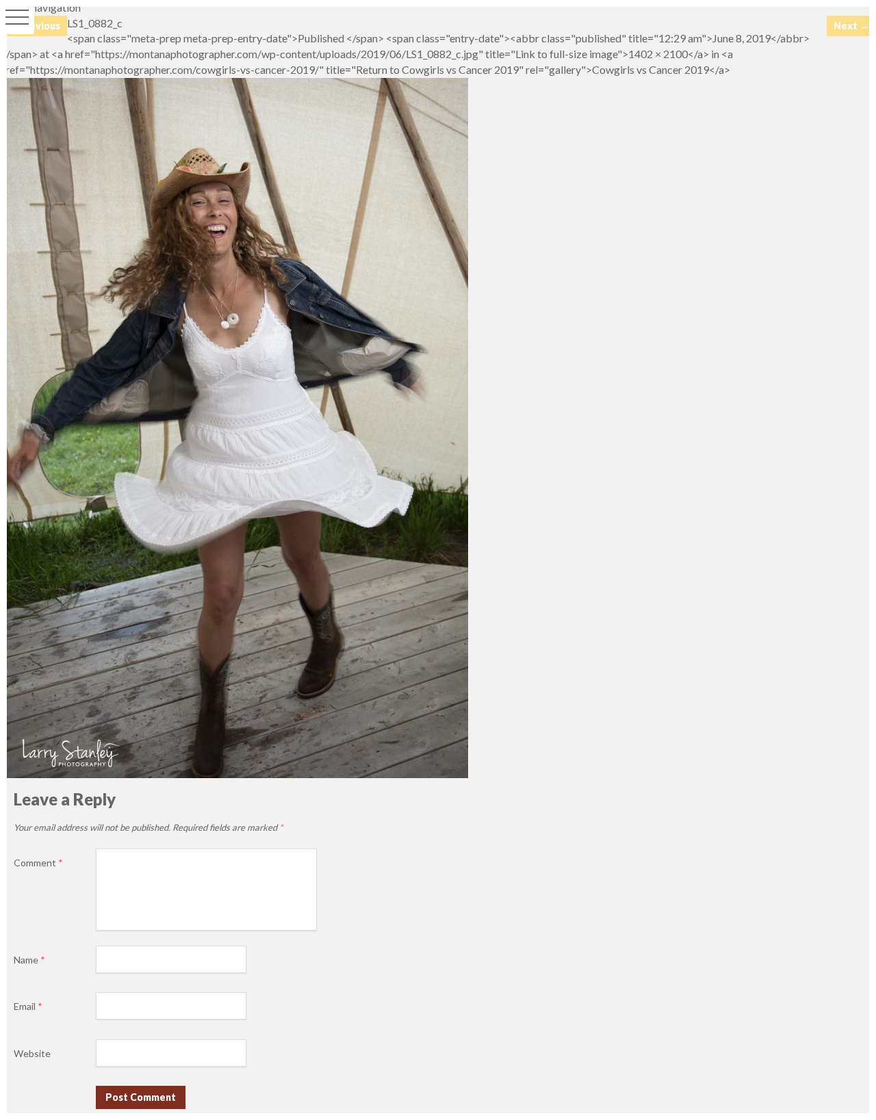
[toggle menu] (17, 17)
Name (29, 959)
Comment (38, 862)
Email (28, 1006)
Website (32, 1053)
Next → (851, 25)
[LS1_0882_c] (234, 773)
